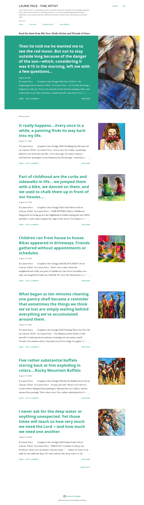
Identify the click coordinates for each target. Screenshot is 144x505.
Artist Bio (32, 24)
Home (21, 24)
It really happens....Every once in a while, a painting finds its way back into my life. (52, 130)
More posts (85, 467)
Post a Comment (32, 99)
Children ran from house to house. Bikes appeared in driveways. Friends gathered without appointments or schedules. (54, 245)
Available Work (48, 24)
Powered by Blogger (73, 496)
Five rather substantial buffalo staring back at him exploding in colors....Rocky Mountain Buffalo (50, 365)
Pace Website (64, 24)
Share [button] (21, 99)
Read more (86, 99)
